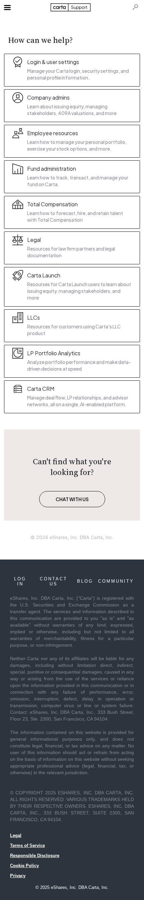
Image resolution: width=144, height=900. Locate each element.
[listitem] (72, 70)
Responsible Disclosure (34, 855)
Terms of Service (27, 845)
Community (116, 581)
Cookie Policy (24, 865)
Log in (20, 581)
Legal (15, 835)
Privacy (17, 875)
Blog (85, 581)
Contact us (53, 581)
